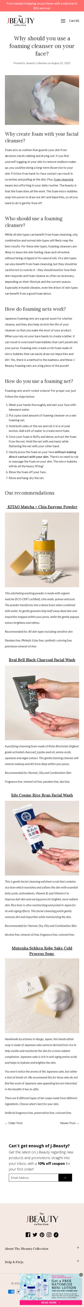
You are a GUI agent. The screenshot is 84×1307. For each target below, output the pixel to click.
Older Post (15, 1123)
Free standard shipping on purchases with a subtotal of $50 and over (42, 6)
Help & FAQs (14, 1262)
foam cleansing (63, 179)
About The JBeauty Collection (26, 1249)
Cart (74, 20)
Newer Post (68, 1123)
